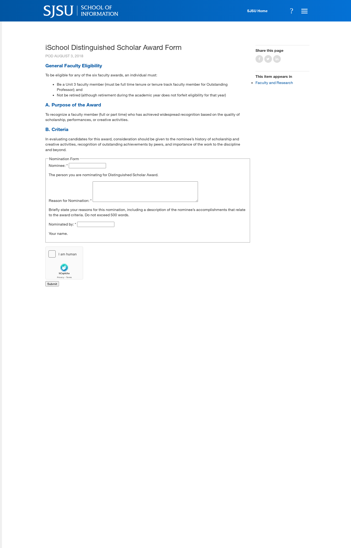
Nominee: (58, 165)
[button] (304, 10)
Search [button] (291, 10)
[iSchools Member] (294, 534)
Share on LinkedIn (277, 59)
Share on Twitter (268, 59)
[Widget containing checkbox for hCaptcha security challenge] (64, 263)
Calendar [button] (278, 10)
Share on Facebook (259, 59)
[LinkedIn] (290, 513)
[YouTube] (304, 513)
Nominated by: (62, 224)
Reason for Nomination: (70, 200)
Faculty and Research (274, 82)
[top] (49, 475)
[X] (262, 513)
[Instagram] (276, 513)
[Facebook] (248, 513)
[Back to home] (276, 483)
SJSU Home (257, 11)
